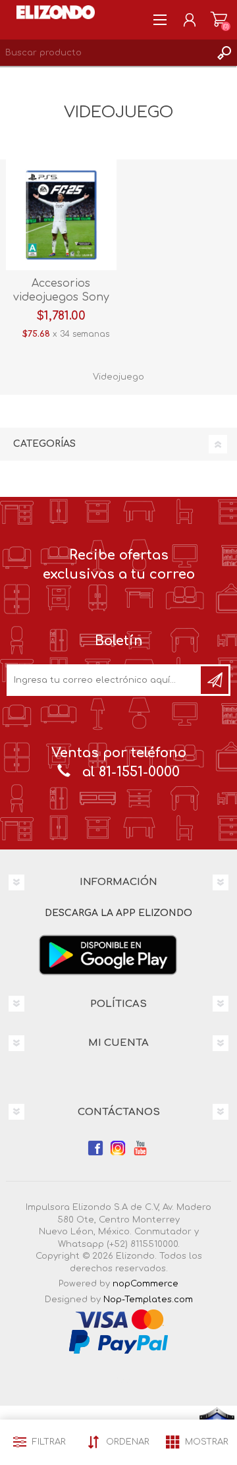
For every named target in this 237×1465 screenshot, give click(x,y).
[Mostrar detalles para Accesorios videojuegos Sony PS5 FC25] (61, 214)
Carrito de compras (219, 19)
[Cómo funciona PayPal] (118, 1341)
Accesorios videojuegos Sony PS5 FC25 (61, 297)
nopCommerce (145, 1283)
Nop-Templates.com (148, 1299)
